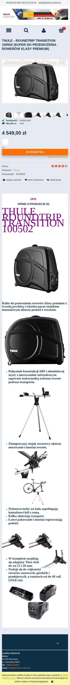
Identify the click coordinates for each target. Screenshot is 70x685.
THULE (16, 170)
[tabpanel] (35, 415)
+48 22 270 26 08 (28, 3)
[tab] (35, 199)
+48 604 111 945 (13, 3)
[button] (9, 30)
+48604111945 (12, 665)
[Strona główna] (35, 14)
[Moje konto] (44, 30)
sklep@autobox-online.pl (50, 3)
